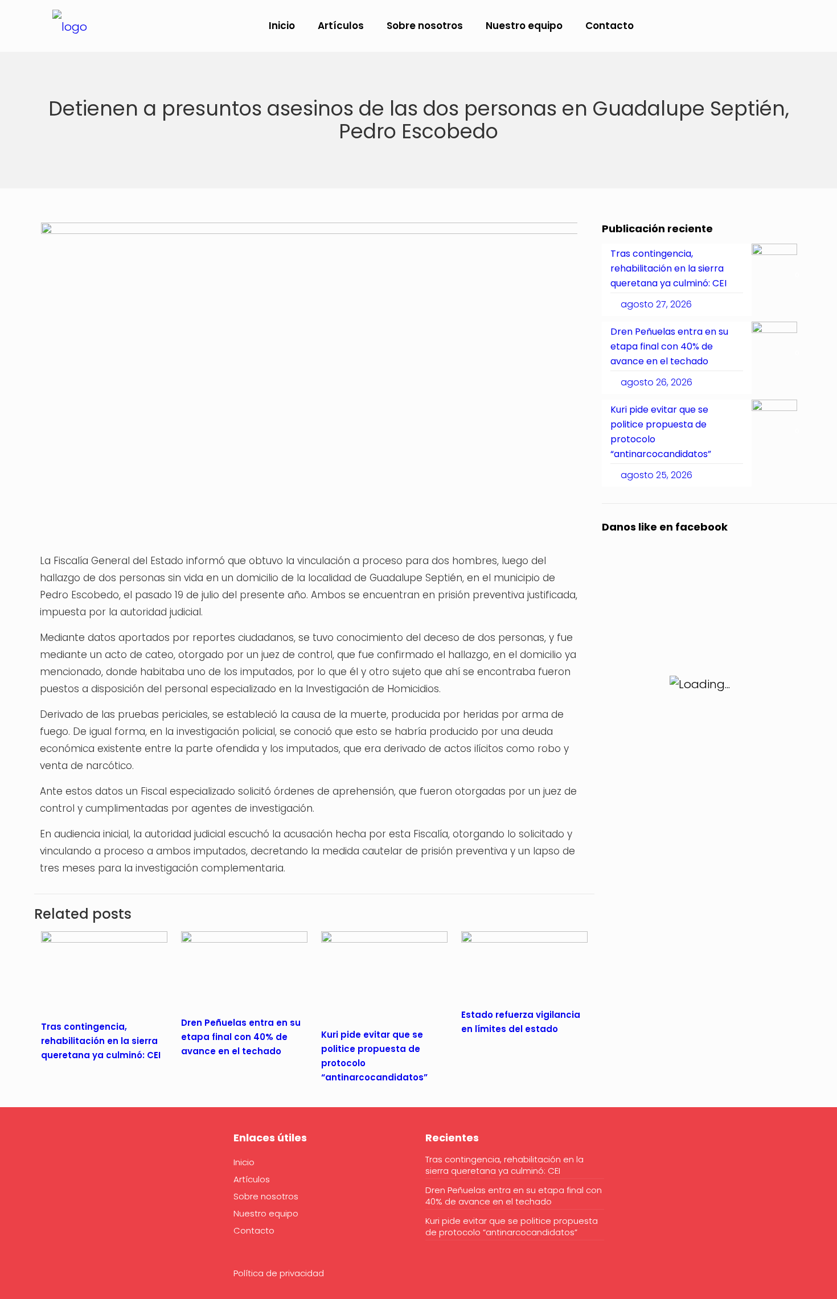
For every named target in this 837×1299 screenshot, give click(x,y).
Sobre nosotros (265, 1196)
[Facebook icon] (745, 26)
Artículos (251, 1179)
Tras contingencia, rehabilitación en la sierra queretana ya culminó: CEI (101, 1041)
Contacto (253, 1230)
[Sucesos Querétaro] (69, 25)
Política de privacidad (278, 1273)
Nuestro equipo (265, 1213)
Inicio (244, 1162)
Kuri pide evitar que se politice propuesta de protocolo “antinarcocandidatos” (511, 1226)
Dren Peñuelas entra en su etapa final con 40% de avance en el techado (241, 1037)
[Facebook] (48, 1172)
